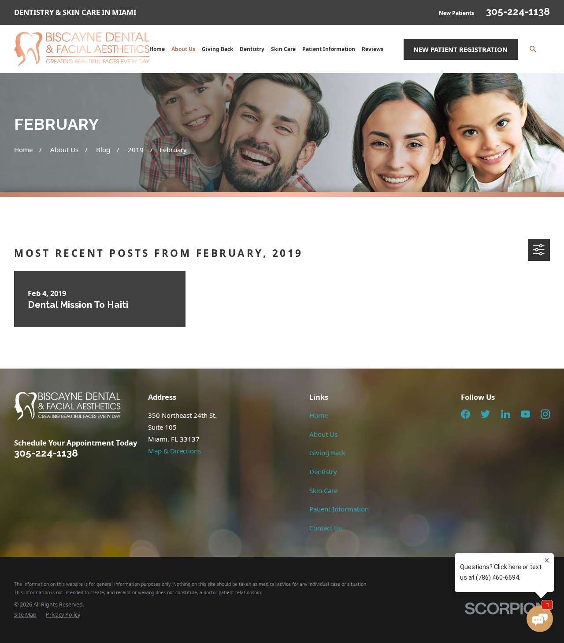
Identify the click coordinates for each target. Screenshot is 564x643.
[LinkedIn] (505, 414)
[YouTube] (525, 414)
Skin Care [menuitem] (283, 49)
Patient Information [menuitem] (328, 49)
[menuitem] (25, 615)
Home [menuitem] (157, 49)
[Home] (81, 49)
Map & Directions (174, 450)
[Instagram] (545, 414)
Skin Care (323, 490)
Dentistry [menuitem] (252, 49)
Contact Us (325, 527)
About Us (323, 434)
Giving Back (327, 452)
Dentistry (323, 471)
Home (318, 415)
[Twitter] (485, 414)
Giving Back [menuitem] (217, 49)
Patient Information (339, 508)
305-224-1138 (518, 11)
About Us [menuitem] (183, 49)
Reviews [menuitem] (372, 49)
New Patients (456, 13)
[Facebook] (465, 414)
